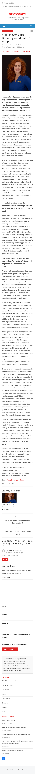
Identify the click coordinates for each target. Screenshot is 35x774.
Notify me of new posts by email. (14, 644)
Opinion (4, 707)
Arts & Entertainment (9, 681)
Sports (4, 712)
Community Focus (8, 685)
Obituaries (5, 703)
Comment (6, 578)
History (4, 694)
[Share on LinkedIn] (9, 483)
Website (5, 623)
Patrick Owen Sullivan (8, 720)
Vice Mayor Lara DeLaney (17, 480)
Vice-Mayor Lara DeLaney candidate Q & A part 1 (9, 507)
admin (6, 45)
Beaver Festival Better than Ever (12, 750)
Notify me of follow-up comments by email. (16, 636)
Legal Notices (6, 698)
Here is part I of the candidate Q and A (16, 51)
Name (4, 606)
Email (4, 615)
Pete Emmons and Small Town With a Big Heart (16, 734)
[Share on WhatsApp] (13, 483)
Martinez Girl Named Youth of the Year (14, 727)
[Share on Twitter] (6, 483)
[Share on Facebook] (3, 483)
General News (8, 31)
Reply (5, 559)
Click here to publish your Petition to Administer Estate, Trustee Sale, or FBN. (17, 668)
